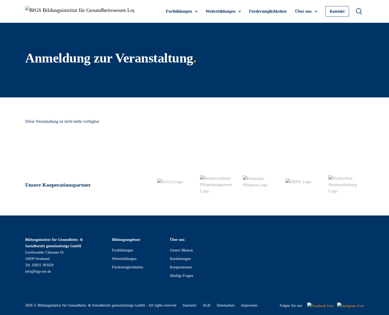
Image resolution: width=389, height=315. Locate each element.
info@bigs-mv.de (38, 271)
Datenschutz (226, 305)
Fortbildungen (122, 250)
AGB (206, 305)
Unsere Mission (181, 250)
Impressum (249, 305)
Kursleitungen (180, 259)
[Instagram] (350, 306)
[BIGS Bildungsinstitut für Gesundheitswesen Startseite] (79, 11)
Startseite (189, 305)
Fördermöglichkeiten (127, 267)
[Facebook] (320, 306)
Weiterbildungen (124, 259)
